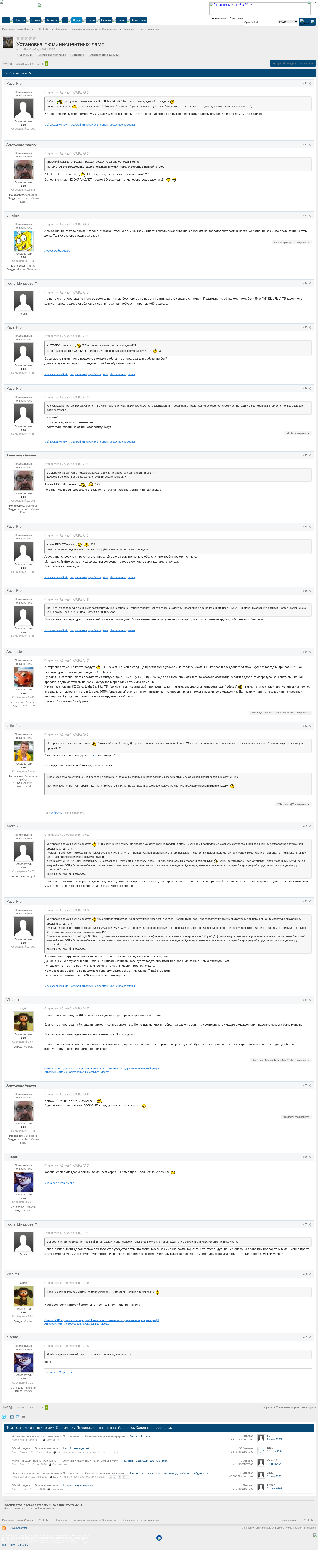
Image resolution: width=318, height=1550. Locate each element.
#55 (305, 1085)
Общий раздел (21, 1448)
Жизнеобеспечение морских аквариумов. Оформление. (46, 1436)
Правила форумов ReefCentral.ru (296, 1520)
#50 (305, 651)
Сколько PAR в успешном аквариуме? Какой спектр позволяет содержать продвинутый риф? (101, 1068)
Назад (7, 63)
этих (93, 755)
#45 (305, 327)
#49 (305, 590)
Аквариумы (139, 20)
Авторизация (219, 18)
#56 (305, 1156)
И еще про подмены (122, 124)
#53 (305, 901)
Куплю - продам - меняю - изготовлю (34, 1460)
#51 (305, 725)
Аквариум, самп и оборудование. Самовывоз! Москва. (77, 1072)
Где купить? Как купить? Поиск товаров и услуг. (90, 1460)
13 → (125, 1477)
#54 (305, 999)
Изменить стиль (18, 1528)
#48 (305, 526)
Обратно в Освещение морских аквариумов (289, 1407)
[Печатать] (23, 1416)
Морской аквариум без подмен (89, 124)
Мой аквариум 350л (56, 124)
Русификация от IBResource (300, 1527)
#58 (305, 1274)
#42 (305, 144)
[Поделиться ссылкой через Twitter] (4, 1416)
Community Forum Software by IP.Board (263, 1527)
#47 (305, 455)
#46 (305, 388)
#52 (305, 826)
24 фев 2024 (275, 1451)
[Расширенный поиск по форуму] (312, 21)
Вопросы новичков (46, 1448)
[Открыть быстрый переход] (246, 22)
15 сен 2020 (274, 1488)
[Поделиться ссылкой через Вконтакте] (12, 1416)
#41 (305, 83)
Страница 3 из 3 (25, 63)
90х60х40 (56, 812)
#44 (305, 283)
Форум (77, 20)
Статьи (35, 20)
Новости (20, 20)
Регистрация (236, 18)
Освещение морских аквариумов (105, 1436)
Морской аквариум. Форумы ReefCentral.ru (25, 1520)
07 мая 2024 (274, 1439)
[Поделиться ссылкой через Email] (17, 1416)
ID (65, 20)
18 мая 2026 (274, 1476)
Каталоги (51, 20)
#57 (305, 1224)
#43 (305, 215)
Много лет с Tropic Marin (59, 1183)
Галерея (106, 20)
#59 (305, 1337)
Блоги (91, 20)
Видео (121, 20)
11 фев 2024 (274, 1463)
